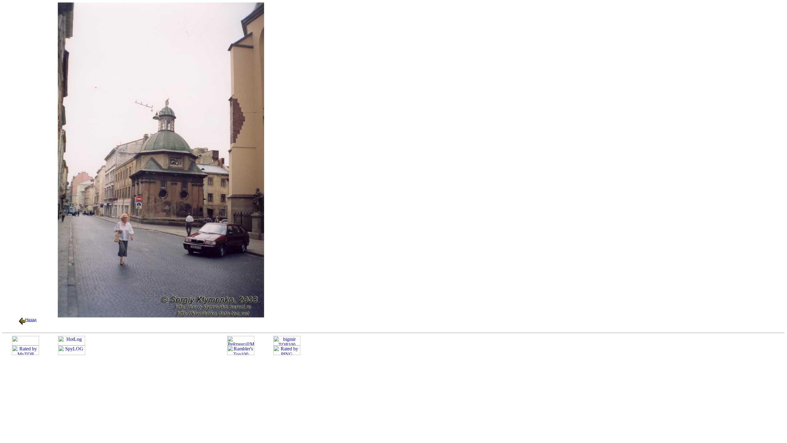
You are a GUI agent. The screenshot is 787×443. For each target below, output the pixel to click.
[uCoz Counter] (25, 343)
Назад (31, 319)
